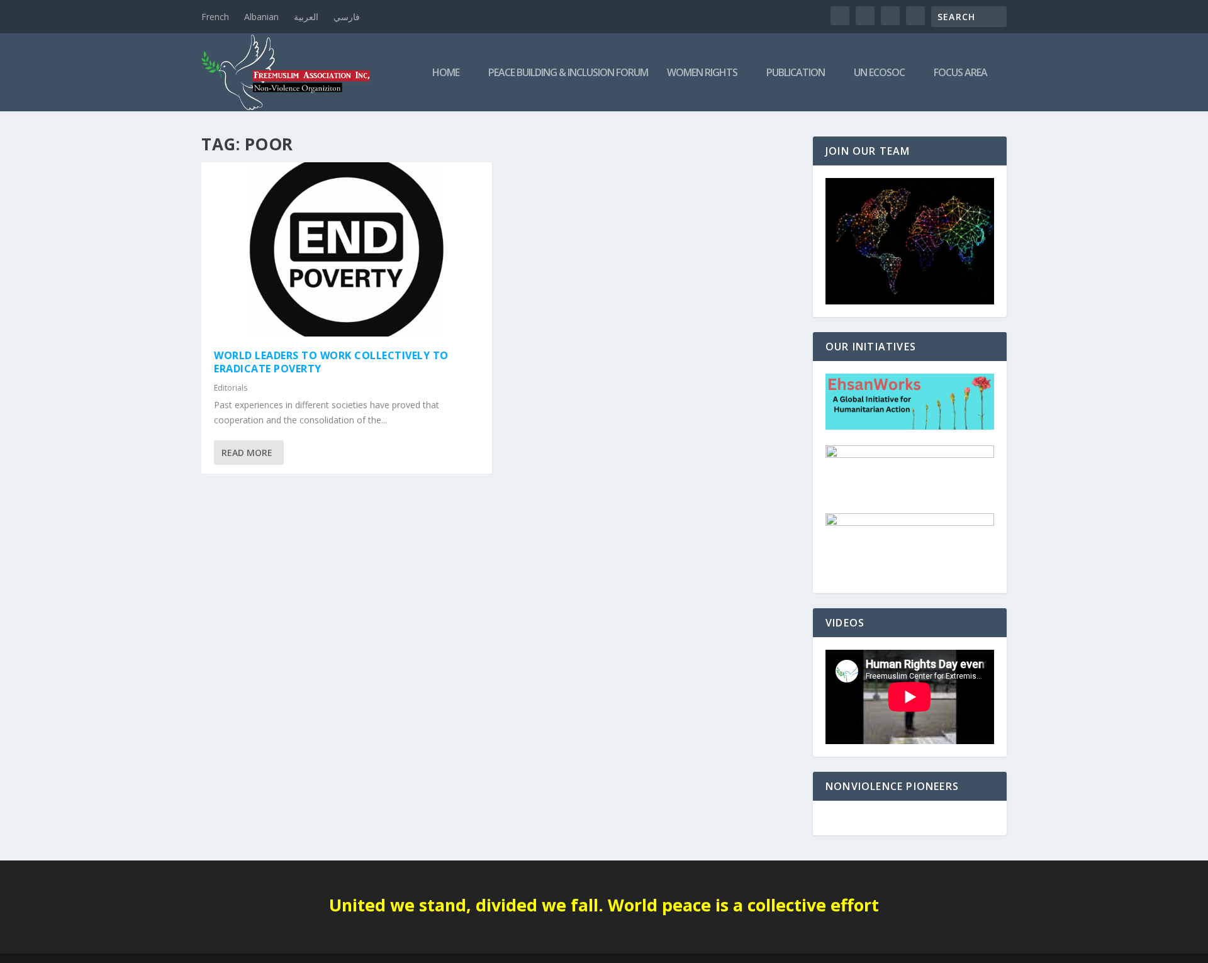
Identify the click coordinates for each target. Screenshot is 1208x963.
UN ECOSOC (879, 73)
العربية (306, 17)
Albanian (261, 17)
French (215, 17)
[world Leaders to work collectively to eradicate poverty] (346, 249)
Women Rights (702, 73)
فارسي (346, 17)
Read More (246, 453)
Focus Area (960, 73)
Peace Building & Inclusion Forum (568, 73)
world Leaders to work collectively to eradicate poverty (331, 362)
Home (445, 73)
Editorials (230, 387)
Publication (795, 73)
